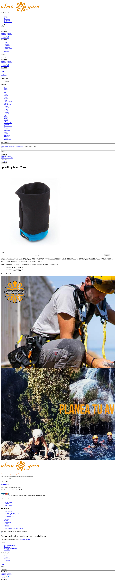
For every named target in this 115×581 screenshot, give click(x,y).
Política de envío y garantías (11, 513)
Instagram (6, 525)
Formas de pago (8, 511)
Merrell (6, 110)
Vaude (5, 127)
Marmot (6, 98)
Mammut (6, 91)
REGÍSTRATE (5, 38)
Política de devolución (10, 514)
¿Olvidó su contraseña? (7, 34)
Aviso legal (7, 547)
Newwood (7, 130)
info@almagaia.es (5, 484)
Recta (5, 97)
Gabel (5, 132)
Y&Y (5, 118)
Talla (36, 255)
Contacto (6, 503)
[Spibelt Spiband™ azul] (34, 251)
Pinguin (6, 138)
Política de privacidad (9, 545)
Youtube (6, 523)
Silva (5, 88)
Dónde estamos (8, 505)
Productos (6, 17)
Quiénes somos (8, 22)
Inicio (5, 16)
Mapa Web (7, 550)
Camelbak (6, 107)
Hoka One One (8, 123)
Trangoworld (7, 104)
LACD (6, 129)
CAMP (6, 109)
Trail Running (19, 146)
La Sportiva (7, 114)
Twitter (6, 520)
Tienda (6, 146)
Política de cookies (25, 539)
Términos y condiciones (10, 548)
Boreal (6, 103)
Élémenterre (7, 135)
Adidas (6, 117)
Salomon (6, 112)
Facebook (6, 519)
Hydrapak (6, 124)
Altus (5, 94)
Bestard (6, 95)
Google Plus (7, 522)
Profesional (7, 20)
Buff (5, 92)
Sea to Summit (8, 126)
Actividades (7, 19)
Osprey (6, 133)
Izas (5, 121)
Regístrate (6, 51)
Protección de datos (9, 516)
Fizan (5, 100)
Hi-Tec (6, 115)
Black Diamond (8, 101)
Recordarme (4, 36)
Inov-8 (6, 120)
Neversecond (7, 139)
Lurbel (6, 106)
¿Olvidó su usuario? (6, 33)
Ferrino (6, 89)
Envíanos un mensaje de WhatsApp (13, 528)
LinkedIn (6, 526)
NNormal (6, 136)
